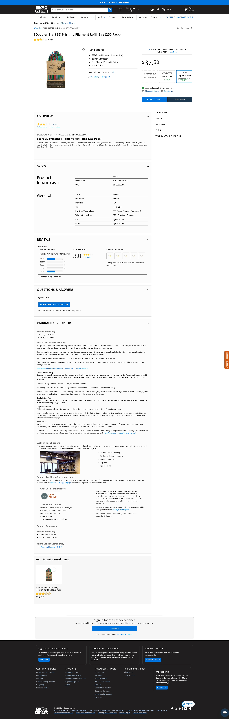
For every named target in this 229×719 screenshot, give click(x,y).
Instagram (180, 708)
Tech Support (129, 675)
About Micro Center (61, 710)
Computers (86, 17)
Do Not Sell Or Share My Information (141, 710)
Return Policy (41, 675)
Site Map (98, 697)
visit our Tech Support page (60, 483)
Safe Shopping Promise (45, 681)
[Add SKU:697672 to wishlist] (54, 569)
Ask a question (54, 127)
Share (187, 28)
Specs (41, 166)
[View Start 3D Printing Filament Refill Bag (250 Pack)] (48, 574)
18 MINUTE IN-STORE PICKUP (179, 17)
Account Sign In (124, 713)
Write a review (42, 127)
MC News (142, 17)
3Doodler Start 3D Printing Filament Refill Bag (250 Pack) (48, 588)
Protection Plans (43, 688)
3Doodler (38, 28)
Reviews (43, 239)
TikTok (190, 708)
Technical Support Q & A (51, 547)
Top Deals (56, 17)
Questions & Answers (55, 289)
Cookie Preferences (140, 713)
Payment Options (72, 681)
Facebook (171, 708)
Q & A (158, 130)
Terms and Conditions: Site (63, 713)
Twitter (176, 708)
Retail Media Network (103, 694)
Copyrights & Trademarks (107, 713)
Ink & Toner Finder (102, 681)
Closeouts (128, 672)
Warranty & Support (55, 323)
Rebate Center (101, 678)
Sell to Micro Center (103, 688)
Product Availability (73, 675)
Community (99, 672)
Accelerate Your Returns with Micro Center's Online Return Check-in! (62, 369)
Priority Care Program (121, 510)
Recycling (40, 685)
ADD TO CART (154, 99)
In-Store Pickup (71, 672)
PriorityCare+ (128, 17)
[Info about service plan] (113, 72)
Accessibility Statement (79, 710)
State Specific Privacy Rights (100, 710)
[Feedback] (226, 359)
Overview (45, 116)
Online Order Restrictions (75, 678)
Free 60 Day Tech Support (100, 77)
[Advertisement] (114, 610)
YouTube (185, 708)
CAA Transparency (118, 710)
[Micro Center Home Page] (41, 8)
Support (154, 17)
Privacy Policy (162, 710)
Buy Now (180, 99)
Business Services (102, 691)
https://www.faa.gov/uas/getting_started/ (120, 433)
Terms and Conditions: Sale (85, 713)
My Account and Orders (45, 672)
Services (112, 17)
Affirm (67, 685)
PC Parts (71, 17)
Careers (98, 685)
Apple (100, 17)
